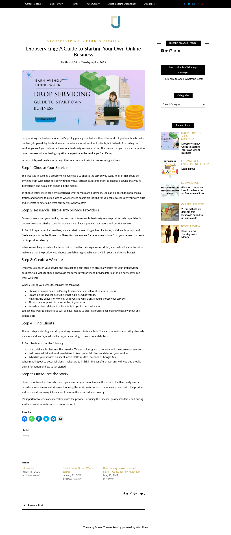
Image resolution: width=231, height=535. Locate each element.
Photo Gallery (93, 4)
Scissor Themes (103, 527)
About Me (149, 4)
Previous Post (35, 505)
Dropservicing (63, 41)
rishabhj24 (71, 62)
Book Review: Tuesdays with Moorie (189, 234)
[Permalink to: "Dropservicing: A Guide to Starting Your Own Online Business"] (83, 100)
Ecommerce (190, 161)
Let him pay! (28, 468)
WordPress (142, 527)
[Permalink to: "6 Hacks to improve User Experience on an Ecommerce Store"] (170, 190)
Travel (74, 4)
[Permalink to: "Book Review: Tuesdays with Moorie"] (170, 234)
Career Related (33, 4)
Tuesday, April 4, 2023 (93, 62)
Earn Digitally (103, 41)
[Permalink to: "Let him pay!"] (170, 168)
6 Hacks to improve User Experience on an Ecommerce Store (192, 190)
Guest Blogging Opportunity (122, 4)
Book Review (56, 4)
